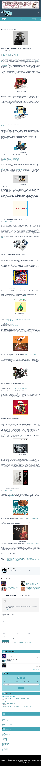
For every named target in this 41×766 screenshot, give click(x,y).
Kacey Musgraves (25, 561)
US (36, 657)
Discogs (3, 719)
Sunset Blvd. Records (5, 751)
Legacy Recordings (5, 744)
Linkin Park (31, 561)
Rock (12, 560)
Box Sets (11, 558)
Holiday (23, 559)
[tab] (5, 696)
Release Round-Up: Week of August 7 (9, 703)
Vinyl (32, 558)
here (20, 73)
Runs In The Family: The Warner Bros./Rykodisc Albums (16, 663)
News (7, 557)
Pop (28, 559)
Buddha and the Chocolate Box (12, 659)
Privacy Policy (22, 762)
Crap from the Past (5, 718)
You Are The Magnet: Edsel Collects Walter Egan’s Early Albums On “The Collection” (12, 588)
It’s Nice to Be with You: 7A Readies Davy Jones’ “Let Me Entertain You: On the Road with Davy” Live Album (33, 583)
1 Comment (18, 26)
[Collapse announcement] (39, 0)
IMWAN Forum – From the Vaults (7, 721)
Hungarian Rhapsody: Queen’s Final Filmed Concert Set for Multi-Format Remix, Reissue (18, 708)
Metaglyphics (31, 757)
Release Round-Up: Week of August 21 (12, 582)
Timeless (8, 654)
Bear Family (4, 733)
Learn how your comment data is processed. (23, 642)
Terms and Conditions (15, 762)
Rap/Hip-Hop (8, 560)
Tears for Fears (27, 562)
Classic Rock (15, 559)
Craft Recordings (11, 320)
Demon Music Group (5, 738)
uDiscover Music (8, 161)
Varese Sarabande (5, 753)
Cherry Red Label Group (6, 734)
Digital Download (19, 558)
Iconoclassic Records (5, 739)
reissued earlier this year (19, 169)
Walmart (12, 324)
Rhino (3, 750)
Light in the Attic (5, 745)
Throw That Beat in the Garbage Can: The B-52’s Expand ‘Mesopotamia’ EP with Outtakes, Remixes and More (33, 588)
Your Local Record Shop (26, 319)
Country (20, 559)
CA (39, 657)
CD (13, 558)
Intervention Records (5, 740)
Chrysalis (3, 735)
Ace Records (4, 732)
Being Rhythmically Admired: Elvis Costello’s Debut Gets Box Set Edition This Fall (17, 701)
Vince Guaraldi (19, 564)
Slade (23, 562)
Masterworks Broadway (6, 746)
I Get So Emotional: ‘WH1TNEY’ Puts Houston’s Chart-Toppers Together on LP (16, 706)
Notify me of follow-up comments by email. (10, 636)
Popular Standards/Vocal (34, 559)
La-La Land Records (5, 743)
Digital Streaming (27, 558)
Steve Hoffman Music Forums (7, 724)
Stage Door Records (7, 355)
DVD (15, 558)
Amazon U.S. (13, 50)
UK (37, 657)
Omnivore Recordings (6, 748)
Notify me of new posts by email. (8, 638)
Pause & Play (4, 723)
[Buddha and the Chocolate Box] (4, 660)
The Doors (33, 562)
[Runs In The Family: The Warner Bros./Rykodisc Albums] (4, 665)
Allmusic (3, 716)
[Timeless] (4, 656)
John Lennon (19, 561)
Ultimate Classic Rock (5, 725)
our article (8, 397)
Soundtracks (16, 560)
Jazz (26, 559)
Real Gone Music (5, 749)
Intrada (3, 741)
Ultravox (14, 564)
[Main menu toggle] (39, 13)
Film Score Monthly (5, 720)
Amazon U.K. (18, 50)
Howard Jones (14, 561)
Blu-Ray (7, 558)
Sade (13, 562)
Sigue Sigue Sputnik (18, 562)
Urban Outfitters (14, 321)
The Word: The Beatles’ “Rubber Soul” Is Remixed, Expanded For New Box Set (16, 698)
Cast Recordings (9, 559)
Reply (7, 609)
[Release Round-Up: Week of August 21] (3, 583)
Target (6, 323)
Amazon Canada (24, 50)
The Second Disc (12, 26)
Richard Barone (11, 495)
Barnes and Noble (15, 325)
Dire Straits (8, 561)
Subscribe (21, 687)
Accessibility (27, 762)
